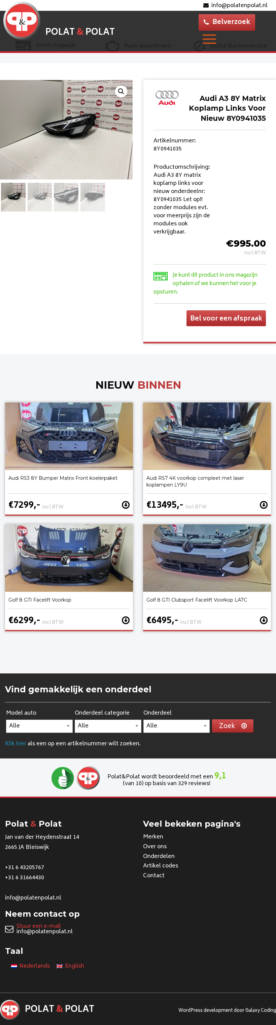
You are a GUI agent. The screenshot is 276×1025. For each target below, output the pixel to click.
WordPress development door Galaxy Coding (227, 1011)
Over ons (155, 847)
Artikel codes (160, 866)
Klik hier (15, 744)
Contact (154, 876)
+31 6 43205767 (24, 867)
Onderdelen (159, 856)
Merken (153, 837)
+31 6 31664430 (24, 878)
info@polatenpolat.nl (239, 5)
